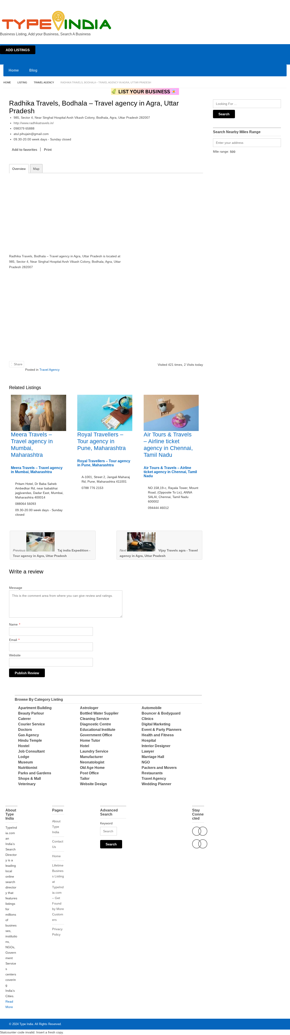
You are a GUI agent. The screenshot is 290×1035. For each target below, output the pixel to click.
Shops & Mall (29, 778)
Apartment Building (35, 708)
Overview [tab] (19, 169)
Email (14, 640)
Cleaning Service (94, 719)
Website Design (93, 784)
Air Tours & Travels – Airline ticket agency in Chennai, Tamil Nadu (170, 472)
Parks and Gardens (34, 773)
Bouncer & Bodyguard (161, 713)
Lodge (23, 757)
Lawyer (148, 751)
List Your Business (277, 4)
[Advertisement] (68, 210)
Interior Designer (156, 746)
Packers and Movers (159, 768)
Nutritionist (27, 768)
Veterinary (27, 784)
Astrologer (89, 708)
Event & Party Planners (161, 730)
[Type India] (56, 20)
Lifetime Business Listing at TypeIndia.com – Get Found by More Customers (58, 893)
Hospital (149, 740)
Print (48, 150)
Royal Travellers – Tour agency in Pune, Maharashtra (101, 441)
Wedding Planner (156, 784)
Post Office (89, 773)
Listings (258, 4)
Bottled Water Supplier (99, 713)
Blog (33, 70)
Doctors (25, 730)
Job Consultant (31, 751)
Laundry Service (94, 751)
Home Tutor (90, 740)
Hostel (23, 746)
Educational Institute (97, 730)
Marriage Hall (153, 757)
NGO (146, 762)
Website (15, 655)
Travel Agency (44, 82)
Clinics (147, 719)
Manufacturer (91, 757)
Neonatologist (92, 762)
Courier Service (31, 724)
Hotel (84, 746)
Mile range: (221, 151)
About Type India (56, 826)
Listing (22, 82)
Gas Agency (28, 735)
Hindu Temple (30, 740)
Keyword (106, 823)
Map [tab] (36, 169)
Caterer (24, 719)
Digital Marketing (156, 724)
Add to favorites (24, 150)
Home (246, 4)
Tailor (84, 778)
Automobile (152, 708)
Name (14, 624)
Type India (26, 1024)
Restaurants (152, 773)
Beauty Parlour (31, 713)
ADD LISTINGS (18, 50)
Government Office (96, 735)
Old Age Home (92, 768)
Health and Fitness (158, 735)
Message (15, 588)
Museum (25, 762)
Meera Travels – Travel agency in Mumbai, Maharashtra (37, 470)
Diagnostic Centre (95, 724)
